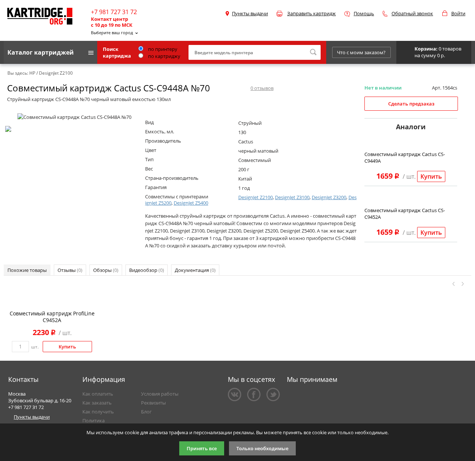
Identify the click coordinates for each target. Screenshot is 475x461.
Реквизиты (153, 402)
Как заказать (97, 402)
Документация (195, 270)
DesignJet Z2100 (255, 197)
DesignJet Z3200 (329, 197)
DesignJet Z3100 (292, 197)
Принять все (202, 448)
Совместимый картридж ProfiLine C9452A (52, 317)
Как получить (98, 411)
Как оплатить (97, 393)
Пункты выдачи (250, 13)
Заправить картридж (311, 13)
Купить (431, 176)
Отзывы (70, 270)
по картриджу (163, 56)
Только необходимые (262, 448)
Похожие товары (27, 270)
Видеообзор (146, 270)
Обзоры (105, 270)
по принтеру (162, 49)
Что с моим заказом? (361, 52)
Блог (146, 411)
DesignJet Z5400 (191, 202)
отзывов (261, 88)
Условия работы (159, 393)
